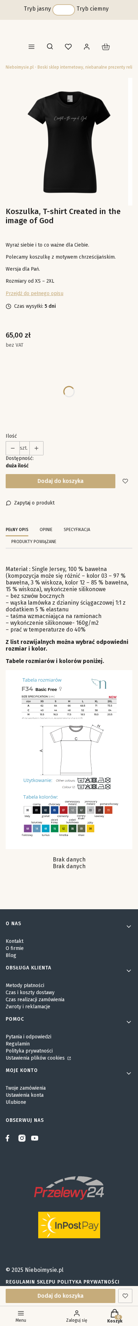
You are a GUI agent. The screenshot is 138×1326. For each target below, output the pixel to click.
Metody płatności (25, 985)
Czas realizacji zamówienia (35, 1000)
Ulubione (16, 1102)
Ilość (11, 436)
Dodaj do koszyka (61, 481)
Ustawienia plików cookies (36, 1058)
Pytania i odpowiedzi (28, 1037)
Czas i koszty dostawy (30, 993)
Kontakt (14, 941)
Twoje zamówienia (26, 1088)
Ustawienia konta (25, 1095)
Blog (11, 955)
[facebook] (9, 1138)
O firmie (15, 948)
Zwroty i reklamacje (28, 1007)
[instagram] (21, 1138)
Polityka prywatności (29, 1051)
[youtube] (34, 1138)
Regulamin (18, 1044)
